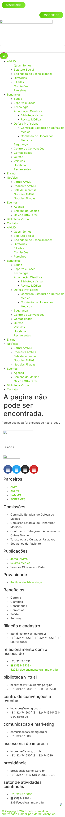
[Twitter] (16, 469)
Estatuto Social (24, 69)
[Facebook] (7, 469)
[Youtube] (33, 469)
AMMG (11, 61)
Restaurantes (22, 169)
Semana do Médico (26, 211)
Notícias (12, 177)
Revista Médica (31, 119)
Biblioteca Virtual (32, 115)
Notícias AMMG (24, 194)
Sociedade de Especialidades (33, 73)
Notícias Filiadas (24, 198)
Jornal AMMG (23, 181)
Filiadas (19, 82)
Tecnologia (21, 107)
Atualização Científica (28, 111)
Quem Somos (22, 65)
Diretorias (20, 78)
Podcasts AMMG (25, 186)
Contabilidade (23, 152)
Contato (12, 223)
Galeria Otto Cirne (26, 215)
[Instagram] (25, 469)
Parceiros (20, 90)
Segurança (21, 144)
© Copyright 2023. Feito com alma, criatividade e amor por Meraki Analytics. (29, 812)
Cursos (18, 157)
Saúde (18, 98)
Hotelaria (20, 165)
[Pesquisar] (4, 55)
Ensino (11, 173)
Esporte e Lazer (24, 103)
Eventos (12, 202)
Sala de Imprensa (25, 190)
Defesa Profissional (26, 123)
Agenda (19, 206)
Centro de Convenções (29, 148)
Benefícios (13, 94)
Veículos (19, 161)
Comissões (21, 86)
